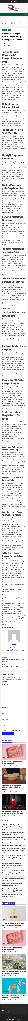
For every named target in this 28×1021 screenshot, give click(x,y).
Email (4, 713)
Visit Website (8, 650)
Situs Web (5, 720)
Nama (4, 707)
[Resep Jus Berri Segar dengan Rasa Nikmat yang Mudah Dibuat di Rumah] (14, 802)
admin (5, 43)
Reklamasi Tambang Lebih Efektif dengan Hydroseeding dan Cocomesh (14, 973)
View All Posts (20, 650)
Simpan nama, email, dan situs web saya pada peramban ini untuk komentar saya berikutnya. (14, 728)
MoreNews (10, 1019)
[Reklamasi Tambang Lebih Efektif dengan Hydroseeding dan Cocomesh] (14, 962)
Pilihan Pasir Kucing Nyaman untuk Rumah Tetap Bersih (12, 763)
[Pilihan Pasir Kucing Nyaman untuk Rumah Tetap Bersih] (14, 752)
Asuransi (6, 991)
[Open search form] (25, 14)
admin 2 (5, 765)
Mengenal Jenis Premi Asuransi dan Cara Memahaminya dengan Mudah (13, 997)
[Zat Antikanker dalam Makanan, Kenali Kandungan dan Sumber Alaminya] (14, 913)
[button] (2, 14)
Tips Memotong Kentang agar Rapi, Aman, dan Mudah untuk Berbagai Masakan (12, 787)
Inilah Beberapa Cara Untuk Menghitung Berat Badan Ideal (14, 659)
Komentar (5, 684)
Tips (9, 30)
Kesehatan (6, 919)
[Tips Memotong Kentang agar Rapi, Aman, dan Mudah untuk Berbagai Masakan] (14, 776)
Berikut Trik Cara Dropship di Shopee (11, 666)
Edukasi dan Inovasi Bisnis (10, 967)
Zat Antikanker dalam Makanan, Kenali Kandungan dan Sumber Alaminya (13, 925)
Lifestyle (5, 30)
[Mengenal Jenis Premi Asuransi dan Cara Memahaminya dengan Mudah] (14, 986)
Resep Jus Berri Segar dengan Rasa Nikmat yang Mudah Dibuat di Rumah (12, 813)
